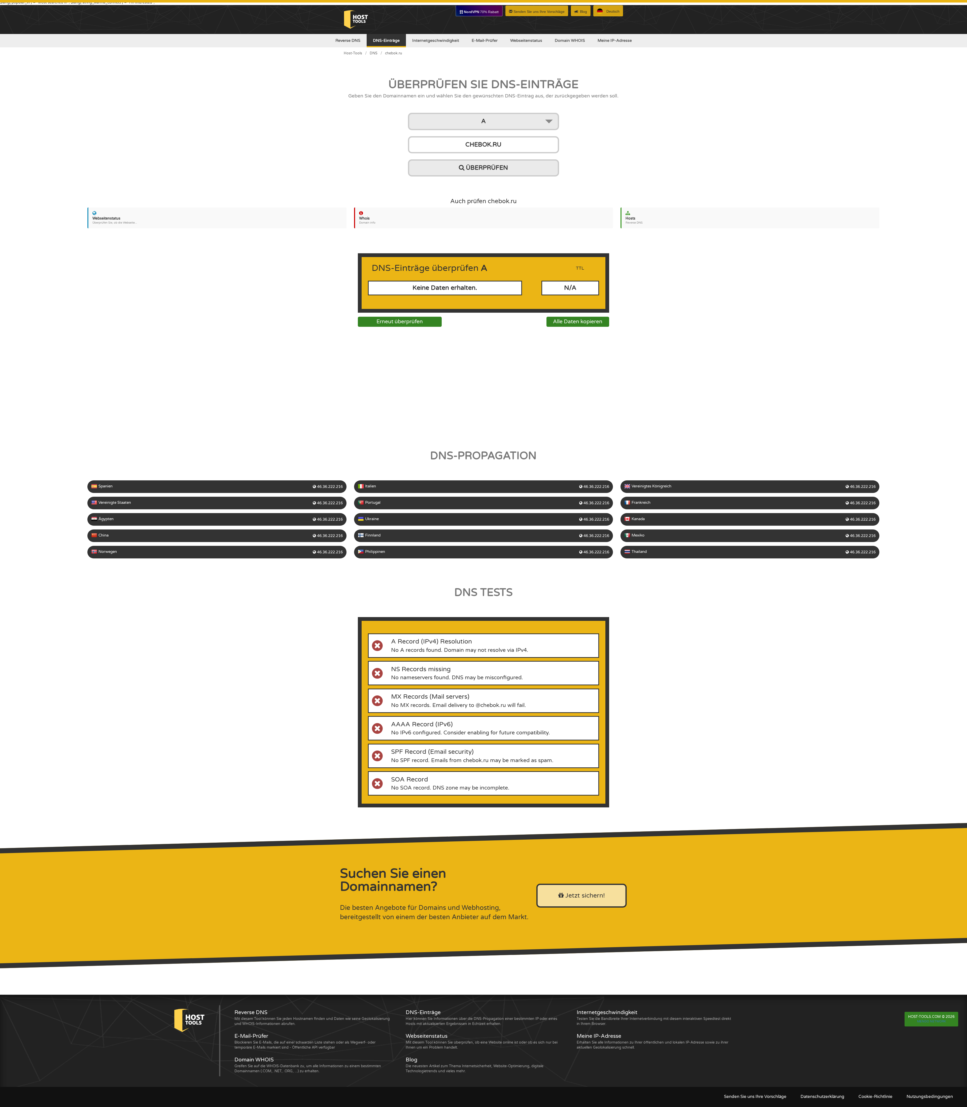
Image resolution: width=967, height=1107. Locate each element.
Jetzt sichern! (584, 895)
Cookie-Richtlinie (875, 1096)
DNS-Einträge (386, 40)
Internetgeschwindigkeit (435, 40)
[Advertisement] (483, 386)
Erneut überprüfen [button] (399, 321)
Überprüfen (486, 167)
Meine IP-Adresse (615, 40)
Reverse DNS (347, 40)
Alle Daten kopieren (577, 321)
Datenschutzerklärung (822, 1096)
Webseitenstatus (526, 40)
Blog (583, 12)
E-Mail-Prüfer (485, 40)
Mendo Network (931, 1021)
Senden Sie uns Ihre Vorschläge (538, 12)
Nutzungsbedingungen (930, 1096)
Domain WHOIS (570, 40)
